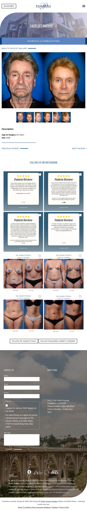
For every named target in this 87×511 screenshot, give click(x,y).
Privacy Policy (64, 507)
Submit (9, 449)
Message (7, 433)
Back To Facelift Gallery (14, 48)
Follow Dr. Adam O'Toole (24, 341)
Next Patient (78, 148)
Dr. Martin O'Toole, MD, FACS (18, 480)
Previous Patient (10, 148)
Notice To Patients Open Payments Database (34, 507)
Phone (6, 393)
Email (6, 384)
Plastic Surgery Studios (49, 501)
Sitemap (55, 507)
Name (6, 376)
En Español (9, 6)
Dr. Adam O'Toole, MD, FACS (35, 486)
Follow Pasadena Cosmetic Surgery (57, 341)
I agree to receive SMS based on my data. (21, 409)
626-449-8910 (68, 406)
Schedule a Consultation (43, 41)
